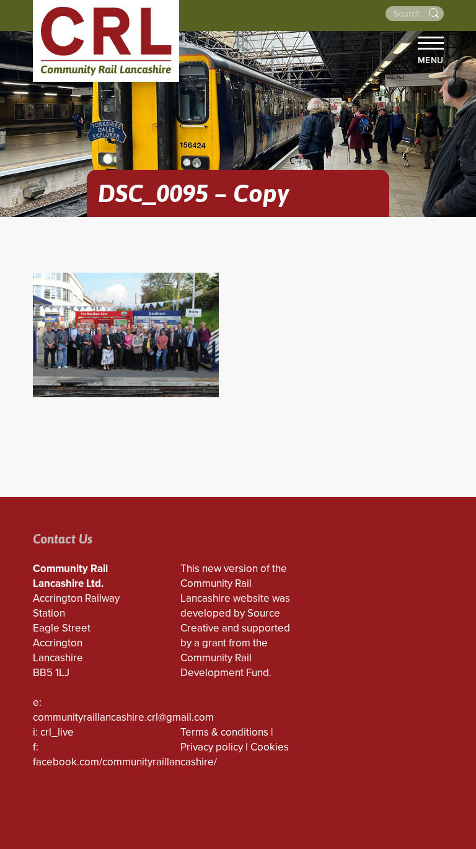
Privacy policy (211, 747)
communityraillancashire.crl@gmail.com (123, 717)
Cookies (269, 747)
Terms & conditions (224, 732)
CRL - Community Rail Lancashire (106, 41)
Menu (431, 60)
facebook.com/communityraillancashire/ (125, 761)
